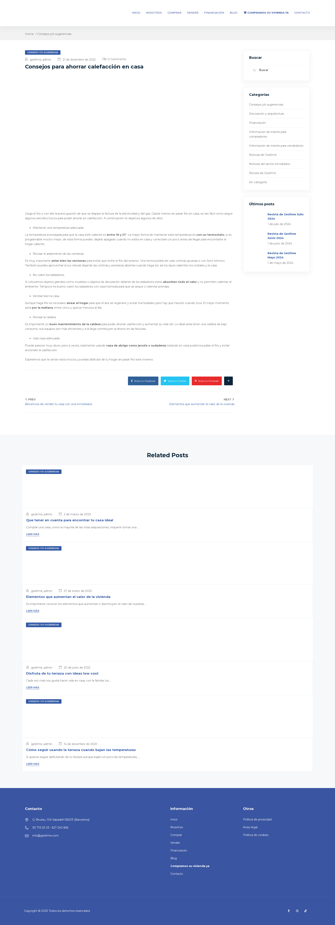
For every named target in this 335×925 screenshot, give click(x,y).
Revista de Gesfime (262, 173)
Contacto (302, 12)
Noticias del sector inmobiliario (269, 164)
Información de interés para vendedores (276, 145)
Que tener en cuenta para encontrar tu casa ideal (69, 520)
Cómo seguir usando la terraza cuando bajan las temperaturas (81, 750)
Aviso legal (250, 827)
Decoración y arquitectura (266, 113)
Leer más (32, 534)
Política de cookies (255, 835)
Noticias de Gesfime (263, 155)
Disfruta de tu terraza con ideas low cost (62, 673)
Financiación (214, 12)
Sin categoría (258, 182)
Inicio (136, 12)
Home (29, 34)
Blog (233, 12)
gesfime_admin (40, 59)
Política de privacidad (257, 819)
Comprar (174, 12)
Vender (193, 12)
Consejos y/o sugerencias (54, 34)
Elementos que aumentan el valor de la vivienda (68, 597)
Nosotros (154, 12)
